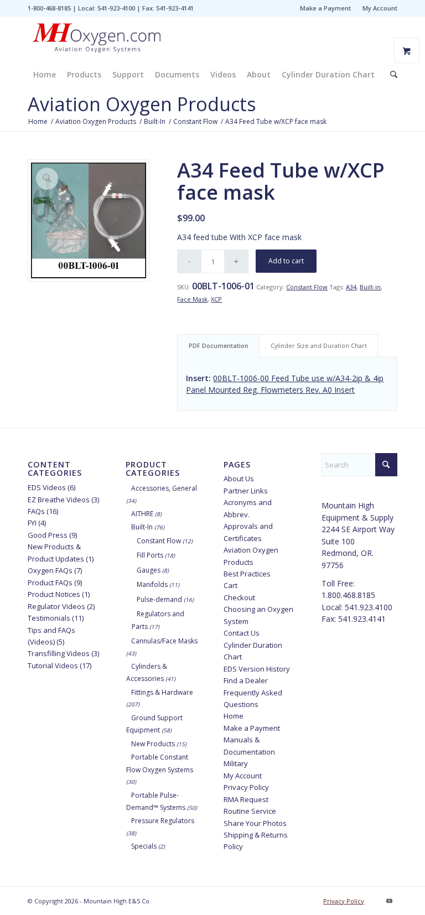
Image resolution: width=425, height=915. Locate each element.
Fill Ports (150, 555)
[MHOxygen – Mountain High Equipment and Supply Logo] (97, 39)
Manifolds (152, 584)
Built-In (142, 527)
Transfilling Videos (59, 653)
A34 (351, 287)
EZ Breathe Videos (59, 500)
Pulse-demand (159, 599)
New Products (153, 743)
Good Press (48, 535)
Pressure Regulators (162, 820)
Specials (144, 846)
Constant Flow (307, 287)
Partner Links (246, 491)
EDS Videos (47, 487)
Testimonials (49, 618)
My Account (379, 8)
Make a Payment (325, 8)
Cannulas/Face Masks (164, 641)
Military (236, 763)
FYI (32, 523)
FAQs (36, 511)
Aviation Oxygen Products (142, 104)
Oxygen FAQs (50, 570)
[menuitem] (325, 8)
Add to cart (286, 261)
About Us (239, 479)
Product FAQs (50, 583)
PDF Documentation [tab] (218, 345)
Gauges (148, 570)
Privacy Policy (246, 787)
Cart (230, 585)
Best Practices (247, 574)
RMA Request (246, 799)
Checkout (239, 597)
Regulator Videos (56, 606)
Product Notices (54, 594)
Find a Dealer (246, 680)
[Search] (391, 75)
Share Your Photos (255, 823)
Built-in (370, 287)
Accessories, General (164, 488)
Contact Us (242, 633)
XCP (216, 299)
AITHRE (142, 513)
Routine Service (250, 811)
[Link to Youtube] (389, 900)
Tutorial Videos (53, 665)
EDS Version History (257, 669)
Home (233, 716)
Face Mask (192, 299)
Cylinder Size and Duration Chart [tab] (319, 345)
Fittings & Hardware (162, 692)
